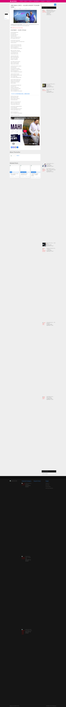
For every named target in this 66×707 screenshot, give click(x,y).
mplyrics (13, 8)
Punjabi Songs (23, 8)
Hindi (25, 1)
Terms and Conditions (49, 488)
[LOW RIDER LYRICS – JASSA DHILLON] (25, 168)
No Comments (28, 8)
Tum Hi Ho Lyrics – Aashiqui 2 (28, 484)
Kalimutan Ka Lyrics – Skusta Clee (28, 557)
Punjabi (42, 1)
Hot (11, 172)
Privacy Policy (48, 486)
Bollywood (36, 1)
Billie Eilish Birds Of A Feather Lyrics (28, 630)
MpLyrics (11, 705)
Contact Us (47, 483)
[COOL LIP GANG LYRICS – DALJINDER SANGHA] (14, 168)
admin (18, 155)
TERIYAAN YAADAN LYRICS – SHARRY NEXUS (34, 174)
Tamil (30, 1)
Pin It (6, 18)
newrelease (33, 172)
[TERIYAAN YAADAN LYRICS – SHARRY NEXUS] (35, 168)
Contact (21, 1)
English (48, 1)
